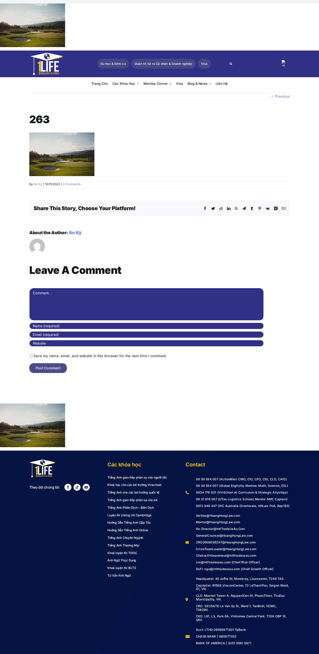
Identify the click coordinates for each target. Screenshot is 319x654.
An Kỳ (38, 184)
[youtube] (86, 487)
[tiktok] (77, 487)
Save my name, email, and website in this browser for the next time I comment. (100, 356)
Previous (282, 96)
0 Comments (72, 184)
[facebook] (67, 487)
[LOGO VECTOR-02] (46, 54)
